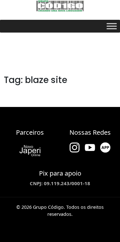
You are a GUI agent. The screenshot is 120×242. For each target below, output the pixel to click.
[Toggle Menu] (112, 26)
